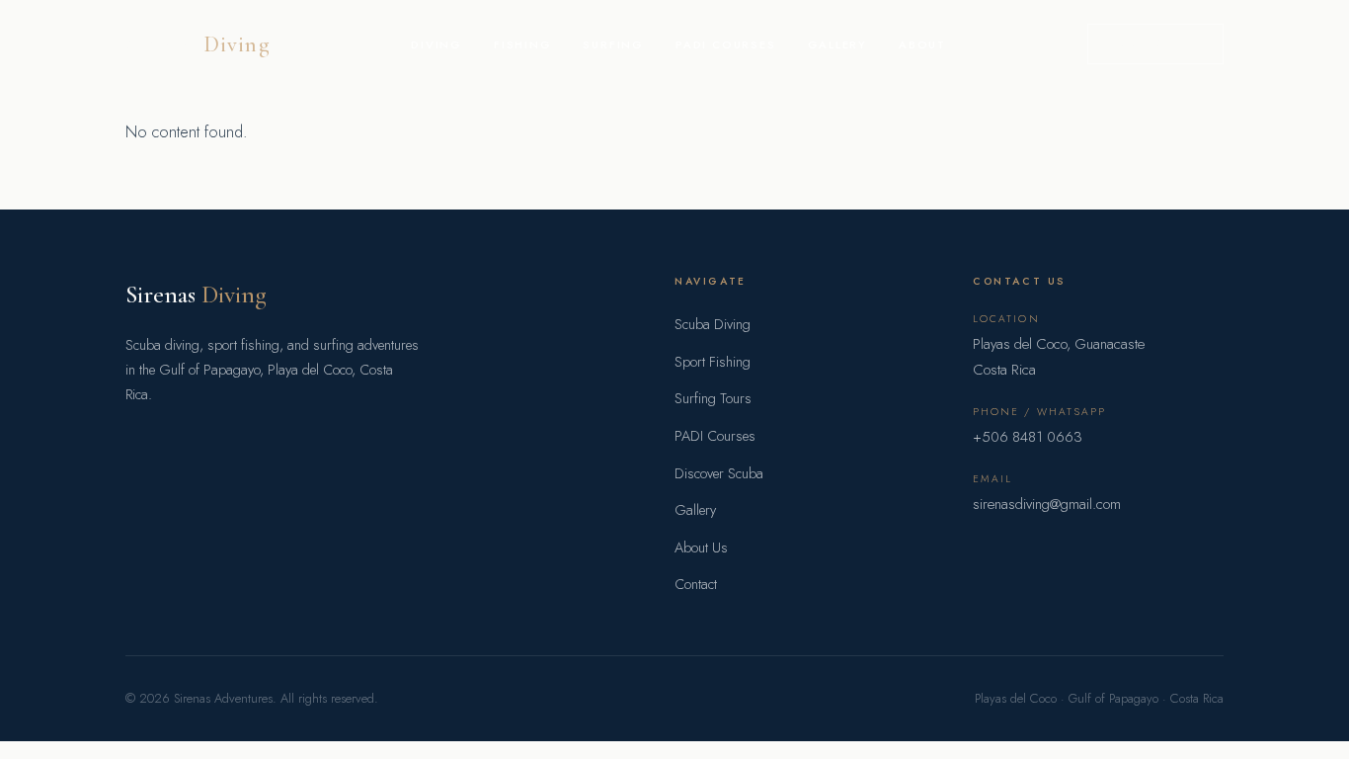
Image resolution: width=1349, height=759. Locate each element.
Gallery (838, 44)
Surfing (613, 44)
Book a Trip (1155, 43)
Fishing (523, 44)
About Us (701, 547)
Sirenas (198, 44)
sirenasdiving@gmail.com (1047, 504)
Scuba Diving (712, 324)
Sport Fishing (712, 362)
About (922, 44)
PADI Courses (725, 44)
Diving (436, 44)
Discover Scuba (718, 473)
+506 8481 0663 (1027, 437)
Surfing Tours (713, 398)
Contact (695, 584)
